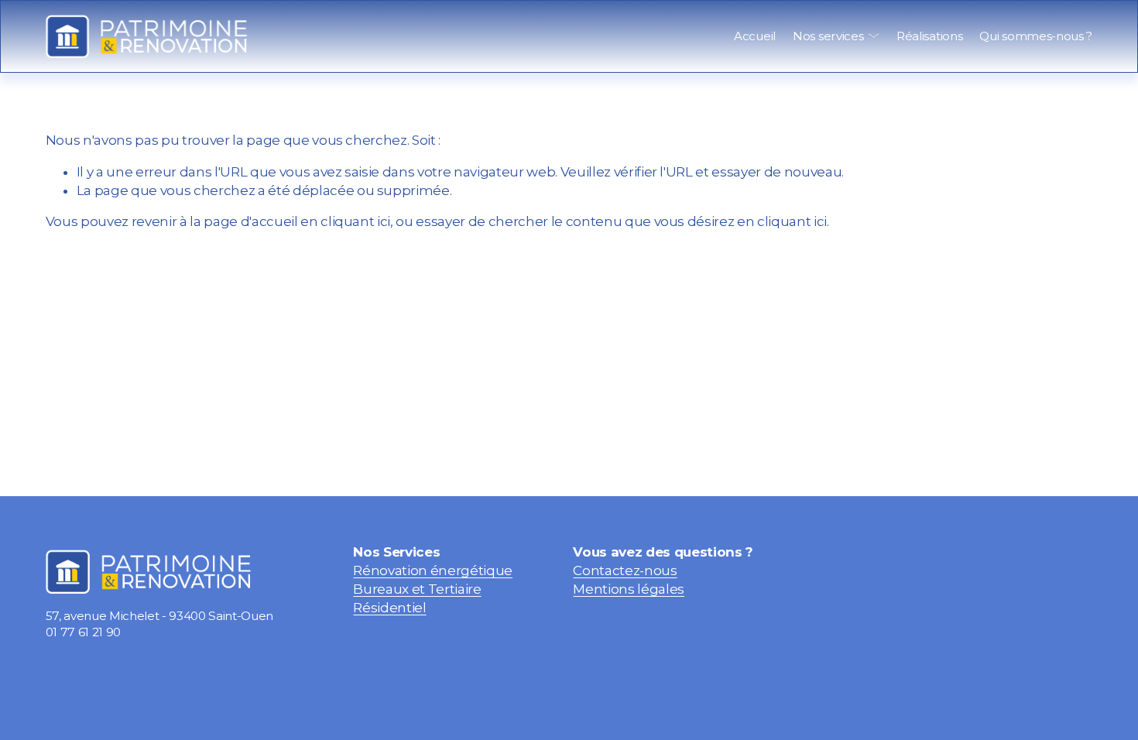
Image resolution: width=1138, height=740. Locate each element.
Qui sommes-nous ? (1035, 36)
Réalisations (929, 36)
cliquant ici (355, 221)
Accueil (755, 36)
